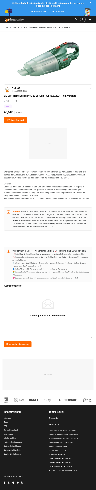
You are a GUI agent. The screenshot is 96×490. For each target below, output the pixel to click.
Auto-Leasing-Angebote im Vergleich (63, 438)
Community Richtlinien (13, 450)
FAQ (5, 426)
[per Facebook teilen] (4, 482)
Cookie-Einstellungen (12, 454)
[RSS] (22, 482)
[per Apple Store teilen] (13, 482)
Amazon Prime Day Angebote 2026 (63, 470)
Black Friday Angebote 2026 (60, 458)
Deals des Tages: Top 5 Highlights (62, 430)
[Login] (83, 19)
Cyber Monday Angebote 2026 (61, 466)
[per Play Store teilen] (18, 482)
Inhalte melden (10, 438)
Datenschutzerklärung (12, 446)
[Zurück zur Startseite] (15, 19)
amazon (19, 112)
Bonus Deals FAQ (11, 430)
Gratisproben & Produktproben (61, 442)
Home (6, 27)
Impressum (8, 434)
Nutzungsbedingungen (13, 442)
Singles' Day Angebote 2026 (60, 462)
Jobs (6, 422)
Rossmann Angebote (57, 454)
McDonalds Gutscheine (58, 446)
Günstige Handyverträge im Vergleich (63, 434)
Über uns (7, 418)
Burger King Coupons (57, 450)
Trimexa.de (53, 418)
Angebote (15, 27)
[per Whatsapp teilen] (9, 482)
